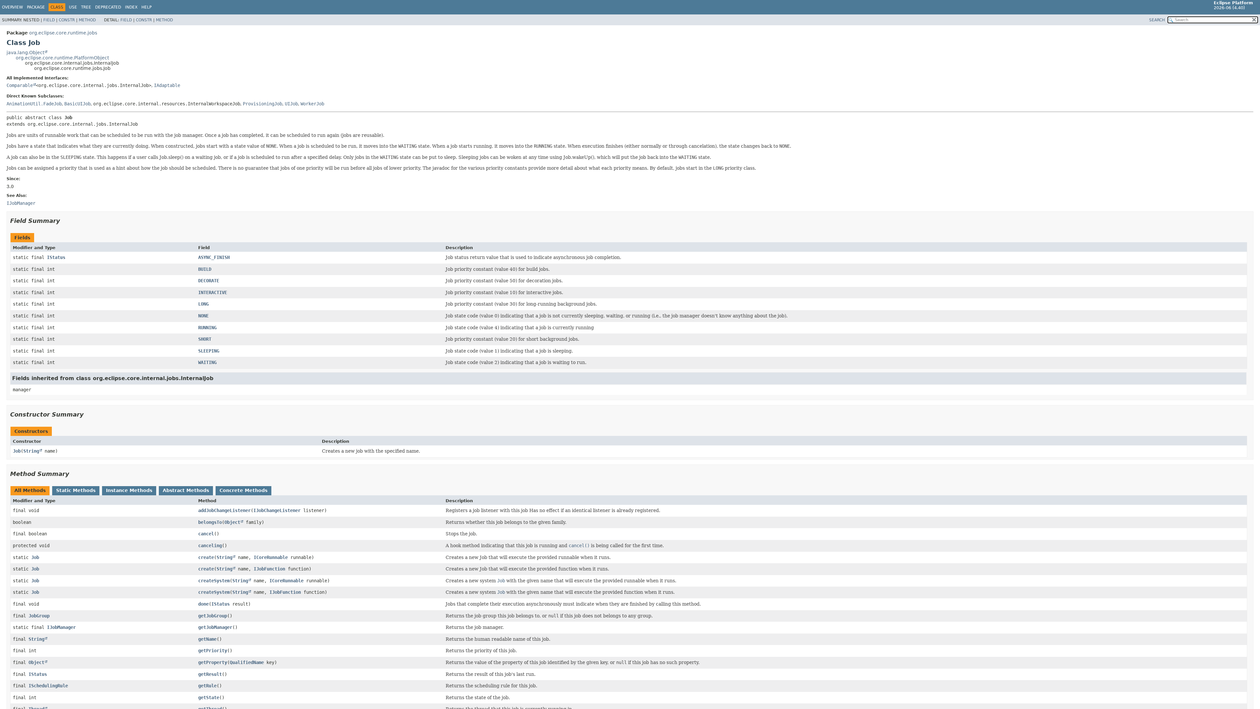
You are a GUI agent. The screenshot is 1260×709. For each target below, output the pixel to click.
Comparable (20, 85)
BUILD (204, 269)
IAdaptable (167, 85)
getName (207, 639)
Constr (67, 20)
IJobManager (61, 627)
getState (208, 697)
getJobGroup (212, 615)
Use (73, 7)
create (206, 557)
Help (146, 7)
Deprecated (108, 7)
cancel (206, 533)
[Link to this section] (64, 220)
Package (36, 7)
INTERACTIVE (212, 292)
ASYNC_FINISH (214, 257)
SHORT (204, 339)
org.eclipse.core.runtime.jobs (63, 32)
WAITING (207, 362)
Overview (12, 7)
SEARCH (1157, 20)
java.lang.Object (25, 52)
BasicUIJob (77, 103)
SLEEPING (208, 351)
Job (17, 451)
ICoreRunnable (271, 557)
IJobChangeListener (277, 510)
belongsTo (210, 522)
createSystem (214, 580)
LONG (203, 304)
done (203, 604)
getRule (207, 685)
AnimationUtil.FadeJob (34, 103)
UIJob (291, 103)
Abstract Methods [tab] (186, 490)
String (31, 451)
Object (232, 522)
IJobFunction (269, 568)
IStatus (56, 257)
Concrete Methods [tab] (243, 490)
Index (131, 7)
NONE (203, 315)
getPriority (212, 650)
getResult (210, 674)
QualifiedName (247, 662)
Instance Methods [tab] (129, 490)
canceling (210, 545)
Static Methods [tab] (75, 490)
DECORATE (208, 280)
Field (49, 20)
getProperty (212, 662)
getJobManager (215, 627)
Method (87, 20)
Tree (86, 7)
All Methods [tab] (30, 490)
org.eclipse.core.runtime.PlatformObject (62, 57)
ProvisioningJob (262, 103)
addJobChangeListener (224, 510)
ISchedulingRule (48, 685)
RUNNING (207, 327)
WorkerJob (312, 103)
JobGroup (39, 615)
